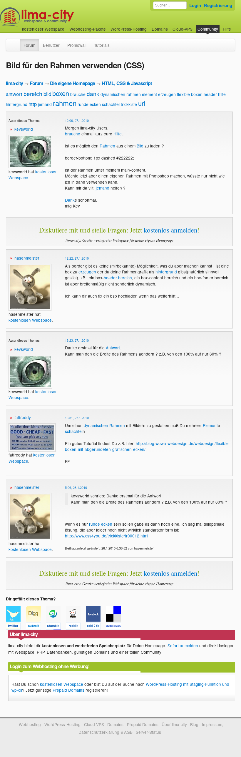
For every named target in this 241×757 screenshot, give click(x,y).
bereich (33, 93)
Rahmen (107, 146)
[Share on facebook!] (96, 627)
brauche (78, 94)
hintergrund (16, 104)
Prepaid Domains (68, 690)
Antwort (113, 348)
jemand (45, 104)
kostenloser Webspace (43, 29)
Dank (70, 200)
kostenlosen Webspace (30, 320)
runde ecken (89, 104)
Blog (194, 724)
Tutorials (102, 45)
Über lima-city (174, 724)
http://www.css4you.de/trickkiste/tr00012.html (106, 536)
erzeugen (167, 94)
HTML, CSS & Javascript (127, 83)
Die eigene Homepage (72, 83)
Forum (29, 45)
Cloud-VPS (183, 29)
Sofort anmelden (183, 645)
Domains (160, 29)
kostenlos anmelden (171, 229)
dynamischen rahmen (121, 94)
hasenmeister (26, 258)
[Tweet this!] (16, 627)
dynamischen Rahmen (104, 425)
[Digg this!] (36, 627)
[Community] (16, 42)
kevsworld (23, 129)
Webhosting (30, 724)
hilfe (222, 94)
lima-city (14, 83)
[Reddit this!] (76, 627)
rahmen (64, 103)
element (149, 94)
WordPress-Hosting (129, 29)
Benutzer (51, 45)
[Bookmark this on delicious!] (115, 627)
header (210, 94)
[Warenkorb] (235, 26)
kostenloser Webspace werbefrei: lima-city (59, 16)
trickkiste (129, 104)
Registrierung (218, 5)
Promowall (76, 45)
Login (195, 5)
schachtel (111, 104)
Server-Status (148, 732)
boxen (60, 93)
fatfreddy (22, 417)
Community (208, 29)
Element (210, 425)
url (141, 103)
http (33, 103)
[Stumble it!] (56, 627)
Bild (140, 146)
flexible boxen (189, 94)
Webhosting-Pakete (87, 29)
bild (47, 93)
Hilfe (227, 29)
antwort (14, 93)
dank (93, 93)
